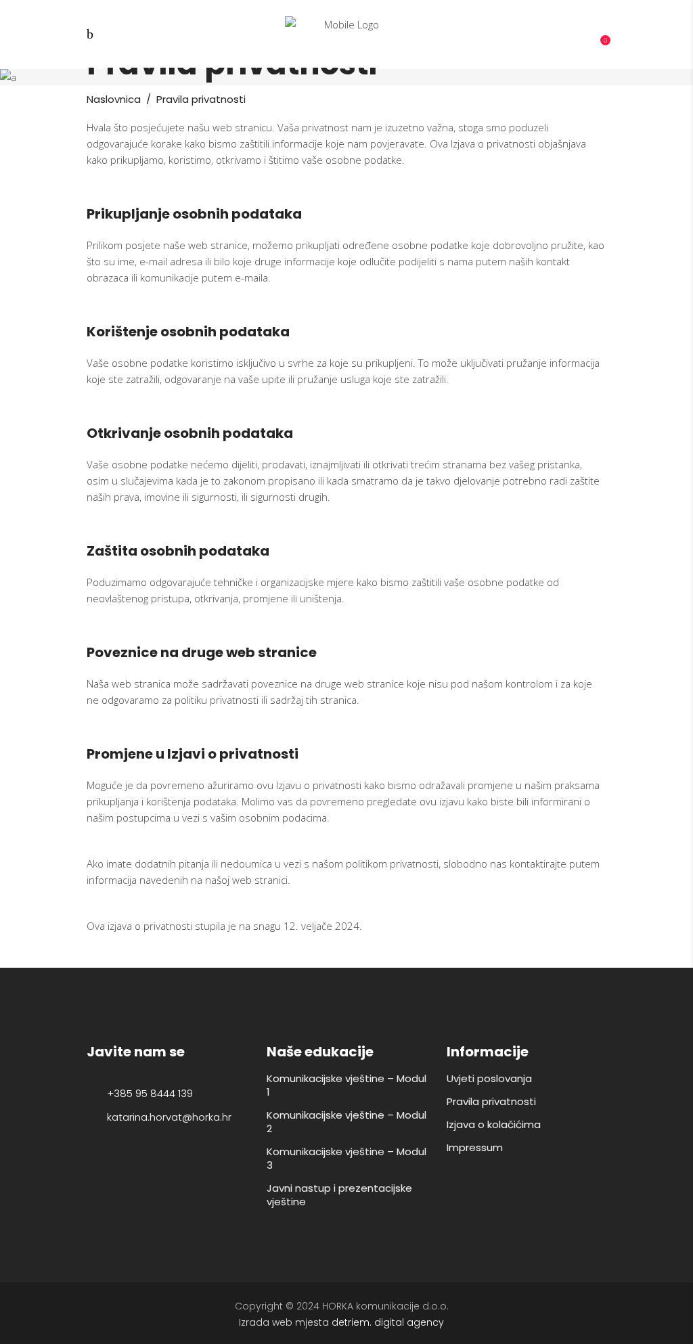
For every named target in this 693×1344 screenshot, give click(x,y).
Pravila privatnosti (491, 1101)
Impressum (475, 1147)
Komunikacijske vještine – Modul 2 (346, 1122)
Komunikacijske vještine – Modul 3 (346, 1158)
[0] (597, 35)
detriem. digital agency (388, 1322)
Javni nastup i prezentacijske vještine (339, 1195)
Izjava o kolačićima (494, 1124)
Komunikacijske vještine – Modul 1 (346, 1085)
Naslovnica (114, 99)
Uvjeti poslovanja (489, 1078)
